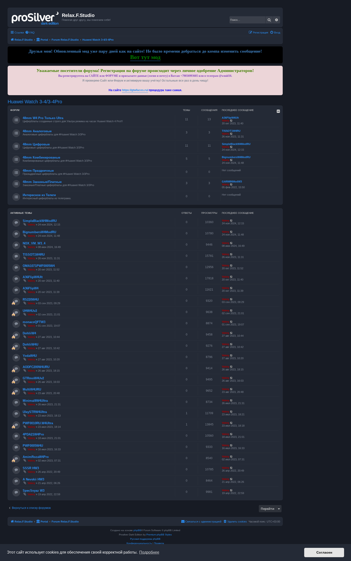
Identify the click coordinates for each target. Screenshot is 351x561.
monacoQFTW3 (34, 322)
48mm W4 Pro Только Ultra (43, 118)
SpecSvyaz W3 (33, 490)
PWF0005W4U (33, 445)
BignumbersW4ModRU (236, 157)
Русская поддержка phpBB (145, 539)
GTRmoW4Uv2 (33, 378)
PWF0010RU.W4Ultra (38, 423)
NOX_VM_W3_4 (34, 243)
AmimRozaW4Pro (36, 457)
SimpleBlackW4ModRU (236, 144)
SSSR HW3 (31, 468)
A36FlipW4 (30, 288)
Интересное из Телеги (39, 195)
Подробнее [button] (149, 552)
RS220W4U (31, 299)
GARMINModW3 (232, 181)
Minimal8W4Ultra (35, 400)
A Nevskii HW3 (33, 479)
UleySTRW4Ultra (35, 412)
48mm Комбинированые (41, 157)
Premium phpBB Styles (159, 534)
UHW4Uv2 (30, 311)
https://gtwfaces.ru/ (135, 90)
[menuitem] (30, 32)
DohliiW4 (29, 333)
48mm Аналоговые (37, 131)
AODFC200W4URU (36, 367)
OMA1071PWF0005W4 (39, 266)
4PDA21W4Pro (33, 434)
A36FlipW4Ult (230, 117)
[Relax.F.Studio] (35, 17)
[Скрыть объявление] (279, 68)
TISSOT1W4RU (231, 130)
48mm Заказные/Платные (42, 182)
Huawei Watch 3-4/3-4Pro (35, 101)
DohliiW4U (30, 344)
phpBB (137, 530)
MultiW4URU (32, 389)
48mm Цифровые (36, 144)
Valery (225, 120)
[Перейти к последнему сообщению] (231, 220)
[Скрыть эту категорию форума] (278, 111)
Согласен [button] (324, 552)
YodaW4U (30, 356)
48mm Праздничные (38, 170)
